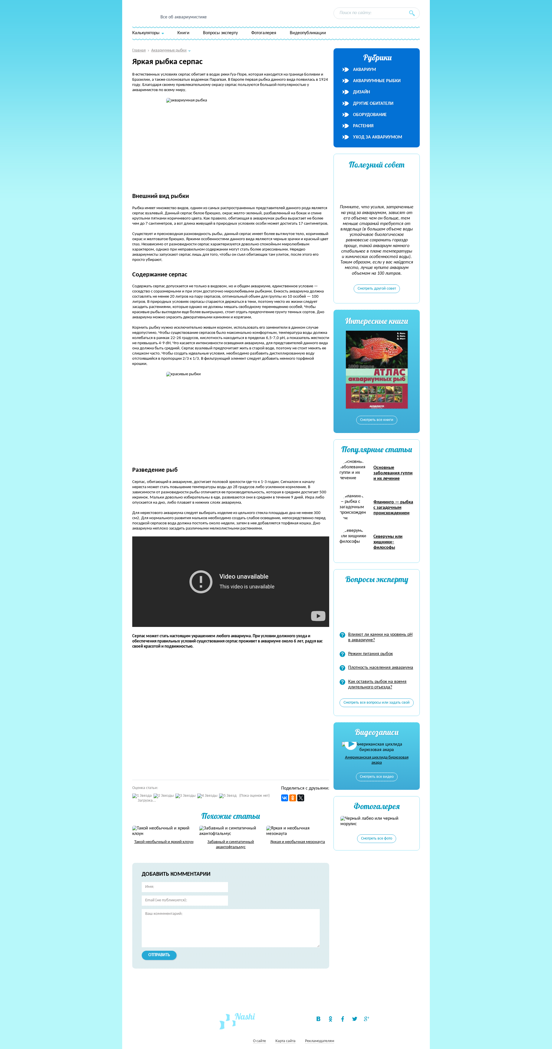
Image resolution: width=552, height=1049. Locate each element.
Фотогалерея (263, 33)
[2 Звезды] (164, 796)
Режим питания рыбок (370, 654)
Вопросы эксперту (220, 33)
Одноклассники (330, 1019)
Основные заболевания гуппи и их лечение (393, 473)
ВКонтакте (318, 1019)
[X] (300, 797)
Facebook (342, 1019)
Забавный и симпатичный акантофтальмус (230, 844)
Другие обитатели (373, 103)
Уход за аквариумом (377, 137)
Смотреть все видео (377, 777)
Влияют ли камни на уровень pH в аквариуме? (380, 637)
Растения (363, 126)
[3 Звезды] (185, 796)
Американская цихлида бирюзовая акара (377, 760)
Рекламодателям (319, 1041)
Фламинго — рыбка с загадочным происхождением (393, 507)
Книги (183, 33)
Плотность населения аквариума (380, 667)
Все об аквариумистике (183, 17)
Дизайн (361, 92)
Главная (139, 50)
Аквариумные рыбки (376, 81)
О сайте (259, 1041)
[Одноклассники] (292, 797)
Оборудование (370, 115)
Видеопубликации (308, 33)
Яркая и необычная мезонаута (297, 842)
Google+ (366, 1019)
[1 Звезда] (142, 796)
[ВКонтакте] (284, 797)
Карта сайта (285, 1041)
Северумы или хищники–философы (387, 542)
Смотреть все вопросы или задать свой (377, 702)
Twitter (354, 1019)
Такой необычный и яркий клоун (163, 842)
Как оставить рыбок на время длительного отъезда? (377, 685)
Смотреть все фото (376, 838)
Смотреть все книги (376, 420)
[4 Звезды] (207, 796)
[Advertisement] (215, 712)
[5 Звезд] (228, 796)
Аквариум (364, 70)
